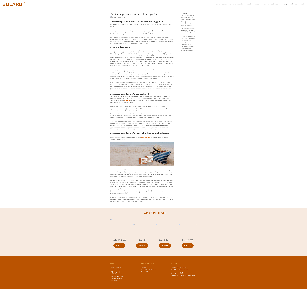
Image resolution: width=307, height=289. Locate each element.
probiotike (127, 100)
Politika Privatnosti (116, 274)
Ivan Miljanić (182, 275)
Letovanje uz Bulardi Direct (223, 4)
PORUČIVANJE (293, 4)
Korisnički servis (276, 4)
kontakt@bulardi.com (181, 270)
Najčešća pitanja (115, 272)
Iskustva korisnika (116, 268)
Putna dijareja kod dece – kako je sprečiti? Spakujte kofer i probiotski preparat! (188, 17)
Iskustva (257, 4)
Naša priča (266, 4)
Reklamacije (114, 280)
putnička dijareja (145, 137)
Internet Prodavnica (117, 276)
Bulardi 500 (145, 272)
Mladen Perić (191, 275)
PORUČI (118, 245)
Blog (285, 4)
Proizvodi (248, 4)
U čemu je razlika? (238, 4)
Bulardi (143, 268)
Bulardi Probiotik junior (148, 270)
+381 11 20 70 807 (181, 268)
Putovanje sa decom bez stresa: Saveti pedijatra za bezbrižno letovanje (188, 23)
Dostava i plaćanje (116, 278)
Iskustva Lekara (115, 270)
